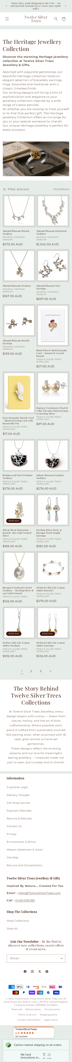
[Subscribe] (61, 958)
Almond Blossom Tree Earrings (48, 287)
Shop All (12, 928)
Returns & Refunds (19, 818)
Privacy (11, 834)
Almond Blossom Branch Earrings (16, 342)
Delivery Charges (18, 795)
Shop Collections (18, 920)
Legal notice (51, 1020)
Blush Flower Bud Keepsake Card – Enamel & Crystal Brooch (51, 353)
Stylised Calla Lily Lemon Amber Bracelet (50, 589)
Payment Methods (19, 810)
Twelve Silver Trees (25, 999)
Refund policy (33, 1009)
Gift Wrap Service (18, 802)
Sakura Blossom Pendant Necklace (50, 476)
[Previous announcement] (6, 6)
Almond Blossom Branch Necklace (16, 232)
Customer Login (17, 787)
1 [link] (21, 671)
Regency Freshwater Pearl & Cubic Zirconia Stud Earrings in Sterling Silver (52, 411)
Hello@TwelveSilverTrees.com (39, 893)
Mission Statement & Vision (25, 849)
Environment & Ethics (21, 841)
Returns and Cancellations (24, 865)
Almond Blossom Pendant (17, 285)
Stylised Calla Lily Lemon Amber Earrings (50, 644)
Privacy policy (52, 1009)
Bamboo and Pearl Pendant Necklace (18, 476)
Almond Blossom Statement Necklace (51, 232)
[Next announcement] (65, 6)
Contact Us (14, 826)
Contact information (29, 1020)
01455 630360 (25, 900)
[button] (7, 19)
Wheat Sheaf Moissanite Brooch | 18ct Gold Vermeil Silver (17, 533)
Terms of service (27, 1015)
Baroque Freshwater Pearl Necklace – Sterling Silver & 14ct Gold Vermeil (18, 590)
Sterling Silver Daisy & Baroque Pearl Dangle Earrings (49, 533)
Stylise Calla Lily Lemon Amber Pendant (16, 644)
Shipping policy (48, 1015)
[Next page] (50, 671)
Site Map (12, 857)
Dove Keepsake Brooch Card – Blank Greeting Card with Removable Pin (18, 420)
